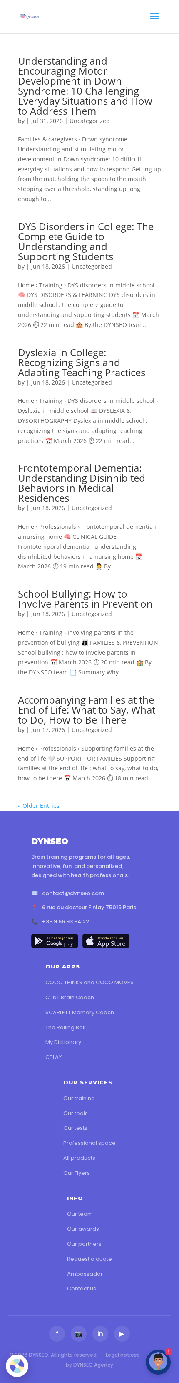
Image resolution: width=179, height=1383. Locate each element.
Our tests (75, 1128)
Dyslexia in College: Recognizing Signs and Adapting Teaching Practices (81, 362)
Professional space (89, 1143)
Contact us (81, 1288)
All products (79, 1158)
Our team (80, 1214)
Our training (79, 1098)
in (100, 1333)
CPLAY (53, 1057)
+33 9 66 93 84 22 (65, 921)
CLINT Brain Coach (69, 997)
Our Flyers (76, 1173)
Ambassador (85, 1274)
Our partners (84, 1244)
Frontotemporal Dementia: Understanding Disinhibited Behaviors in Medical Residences (81, 483)
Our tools (75, 1113)
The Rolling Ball (65, 1027)
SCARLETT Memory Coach (79, 1012)
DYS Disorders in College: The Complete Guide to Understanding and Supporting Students (86, 241)
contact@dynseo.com (73, 893)
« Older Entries (39, 806)
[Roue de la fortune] (17, 1366)
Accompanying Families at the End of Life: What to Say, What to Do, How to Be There (86, 710)
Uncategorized (90, 121)
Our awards (83, 1229)
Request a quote (89, 1259)
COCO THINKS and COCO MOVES (89, 982)
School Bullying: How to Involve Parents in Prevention (85, 599)
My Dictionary (63, 1042)
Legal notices (123, 1354)
